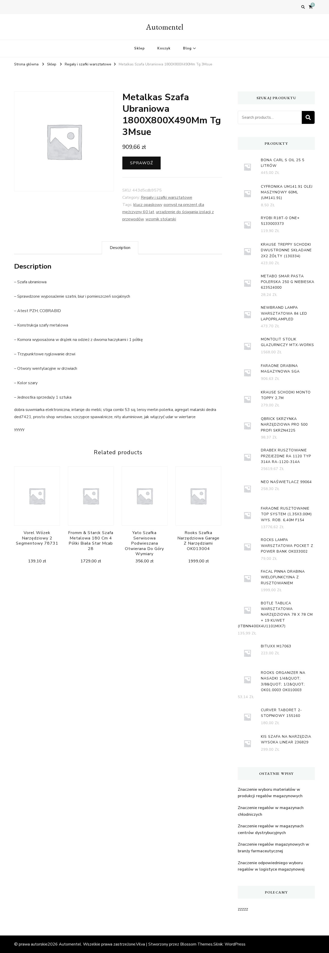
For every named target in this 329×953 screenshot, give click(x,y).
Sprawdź (141, 163)
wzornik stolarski (160, 219)
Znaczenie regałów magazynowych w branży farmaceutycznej (273, 848)
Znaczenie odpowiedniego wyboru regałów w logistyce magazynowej (271, 866)
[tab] (120, 247)
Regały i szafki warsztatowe (166, 197)
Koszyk (163, 48)
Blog (187, 48)
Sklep (139, 48)
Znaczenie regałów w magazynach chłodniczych (271, 811)
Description (120, 248)
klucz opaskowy (147, 205)
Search (308, 117)
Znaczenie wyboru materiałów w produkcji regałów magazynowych (270, 793)
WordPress (235, 944)
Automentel (164, 27)
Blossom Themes (196, 944)
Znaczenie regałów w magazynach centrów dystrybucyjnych (271, 829)
